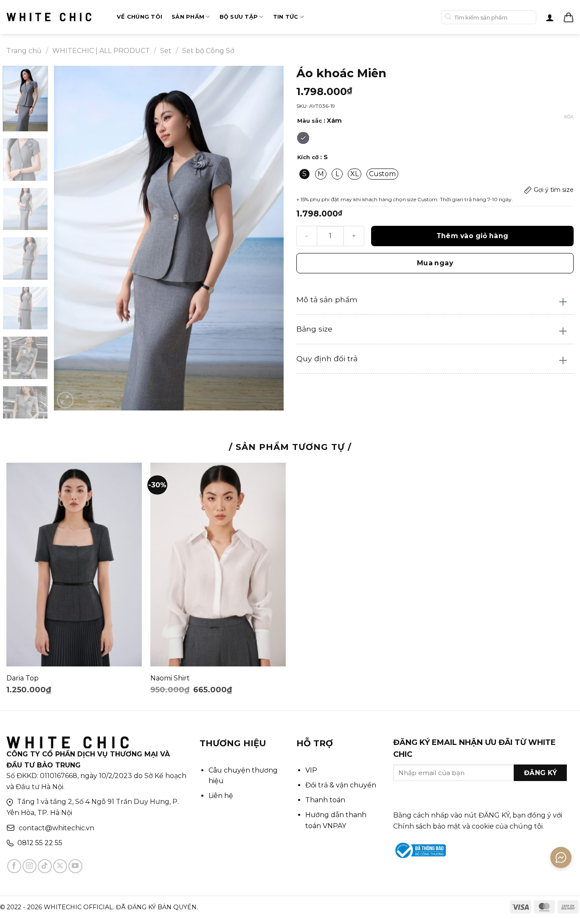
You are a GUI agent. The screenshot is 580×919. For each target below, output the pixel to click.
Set (166, 51)
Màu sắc (309, 121)
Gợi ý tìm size (553, 190)
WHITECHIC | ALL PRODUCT (101, 51)
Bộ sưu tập (239, 17)
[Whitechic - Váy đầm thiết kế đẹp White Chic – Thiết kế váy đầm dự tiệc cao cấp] (48, 17)
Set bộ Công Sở (208, 51)
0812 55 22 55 (39, 843)
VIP (311, 770)
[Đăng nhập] (550, 17)
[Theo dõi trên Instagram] (30, 866)
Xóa (569, 117)
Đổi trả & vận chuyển (340, 785)
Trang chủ (24, 51)
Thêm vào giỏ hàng (472, 236)
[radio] (303, 138)
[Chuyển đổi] (563, 302)
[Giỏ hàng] (568, 17)
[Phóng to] (65, 400)
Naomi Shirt (170, 678)
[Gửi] (448, 17)
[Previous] (69, 238)
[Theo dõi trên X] (60, 866)
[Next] (268, 238)
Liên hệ (220, 796)
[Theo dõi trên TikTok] (45, 866)
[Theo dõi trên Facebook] (14, 866)
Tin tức (285, 17)
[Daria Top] (74, 564)
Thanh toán (325, 800)
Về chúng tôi (139, 17)
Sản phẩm (188, 17)
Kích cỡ (307, 157)
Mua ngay (435, 263)
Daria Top (22, 678)
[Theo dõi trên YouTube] (75, 866)
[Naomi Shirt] (218, 564)
